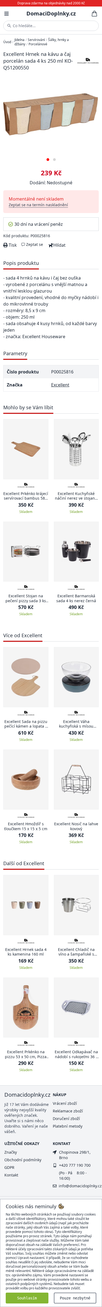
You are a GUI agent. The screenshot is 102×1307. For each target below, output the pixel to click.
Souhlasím (27, 1298)
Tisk (12, 245)
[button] (48, 157)
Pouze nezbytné (75, 1298)
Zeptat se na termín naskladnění (38, 204)
